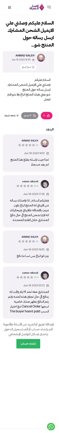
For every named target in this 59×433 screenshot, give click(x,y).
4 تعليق (27, 115)
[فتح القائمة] (49, 7)
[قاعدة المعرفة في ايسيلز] (37, 7)
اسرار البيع (26, 67)
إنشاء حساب (28, 343)
